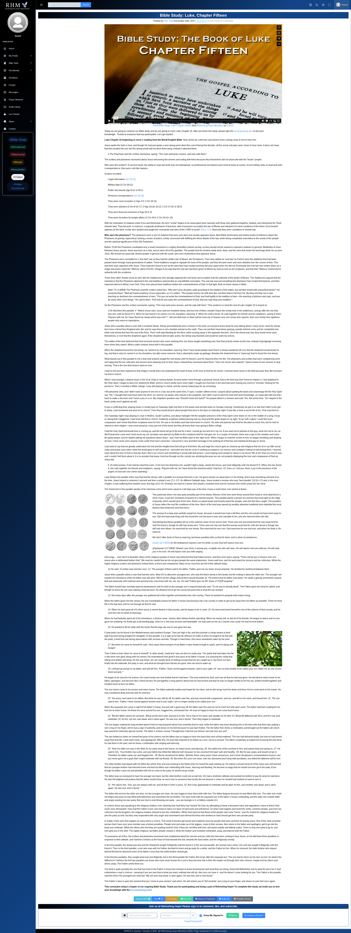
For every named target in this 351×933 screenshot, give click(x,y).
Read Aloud (202, 21)
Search (86, 5)
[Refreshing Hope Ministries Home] (18, 5)
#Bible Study (17, 139)
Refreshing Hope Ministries (210, 125)
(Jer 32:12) (130, 179)
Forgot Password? (193, 921)
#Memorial (18, 154)
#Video (17, 177)
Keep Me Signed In (213, 915)
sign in (195, 906)
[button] (310, 5)
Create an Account (254, 915)
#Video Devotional (18, 186)
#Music (18, 162)
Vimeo (230, 125)
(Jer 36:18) (139, 196)
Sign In (233, 915)
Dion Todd (169, 21)
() (158, 899)
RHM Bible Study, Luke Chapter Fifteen (172, 125)
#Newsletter (18, 169)
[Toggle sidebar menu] (41, 5)
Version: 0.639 (150, 931)
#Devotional (18, 147)
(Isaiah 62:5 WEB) (161, 543)
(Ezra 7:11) (206, 229)
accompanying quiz (243, 131)
